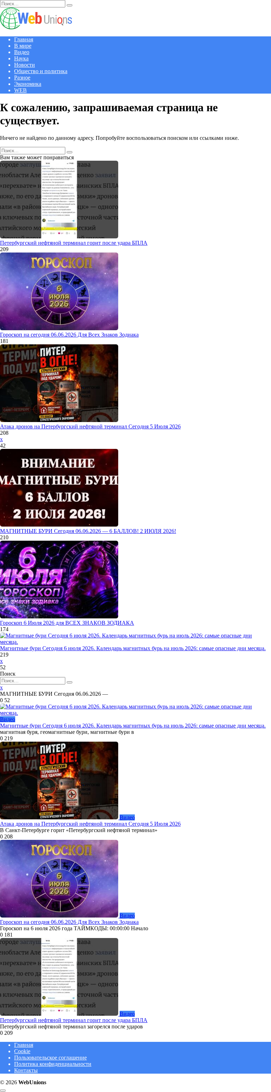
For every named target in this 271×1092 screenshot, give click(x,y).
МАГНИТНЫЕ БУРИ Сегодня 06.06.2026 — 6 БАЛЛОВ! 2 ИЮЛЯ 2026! (88, 531)
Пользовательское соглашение (50, 1058)
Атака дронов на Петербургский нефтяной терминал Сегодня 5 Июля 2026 (90, 426)
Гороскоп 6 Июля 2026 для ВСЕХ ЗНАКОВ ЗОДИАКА (67, 623)
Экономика (27, 84)
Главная (23, 39)
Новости (24, 65)
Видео (21, 52)
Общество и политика (40, 71)
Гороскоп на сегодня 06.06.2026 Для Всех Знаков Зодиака (69, 335)
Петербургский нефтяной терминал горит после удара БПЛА (73, 243)
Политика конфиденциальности (52, 1064)
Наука (21, 58)
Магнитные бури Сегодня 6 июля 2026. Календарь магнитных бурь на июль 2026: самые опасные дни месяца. (133, 648)
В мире (22, 46)
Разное (22, 78)
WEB (20, 90)
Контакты (26, 1070)
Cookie (22, 1051)
